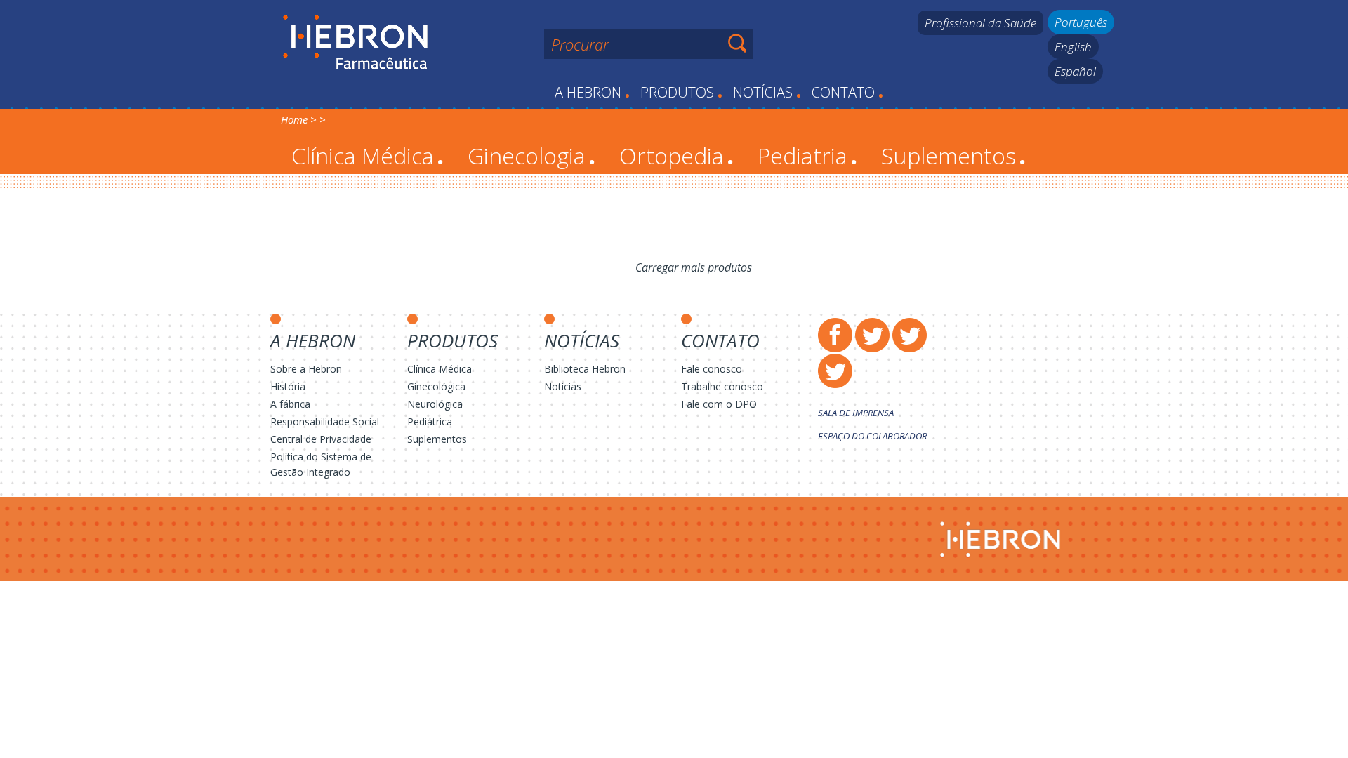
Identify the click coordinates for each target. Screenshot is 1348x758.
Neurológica (435, 404)
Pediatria (807, 155)
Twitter (872, 335)
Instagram (909, 335)
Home (294, 119)
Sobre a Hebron (306, 368)
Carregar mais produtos (693, 267)
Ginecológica (436, 386)
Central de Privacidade (320, 439)
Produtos (681, 92)
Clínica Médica (367, 155)
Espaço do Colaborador (872, 436)
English (1073, 47)
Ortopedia (676, 155)
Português (1081, 22)
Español (1075, 71)
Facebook (835, 335)
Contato (847, 92)
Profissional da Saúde (980, 23)
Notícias (767, 92)
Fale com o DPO (719, 404)
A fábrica (290, 404)
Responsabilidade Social (324, 421)
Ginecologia (531, 155)
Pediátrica (429, 421)
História (287, 386)
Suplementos (953, 155)
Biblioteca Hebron (585, 368)
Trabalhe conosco (722, 386)
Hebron (355, 43)
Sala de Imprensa (856, 412)
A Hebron (592, 92)
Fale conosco (711, 368)
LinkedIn (835, 371)
